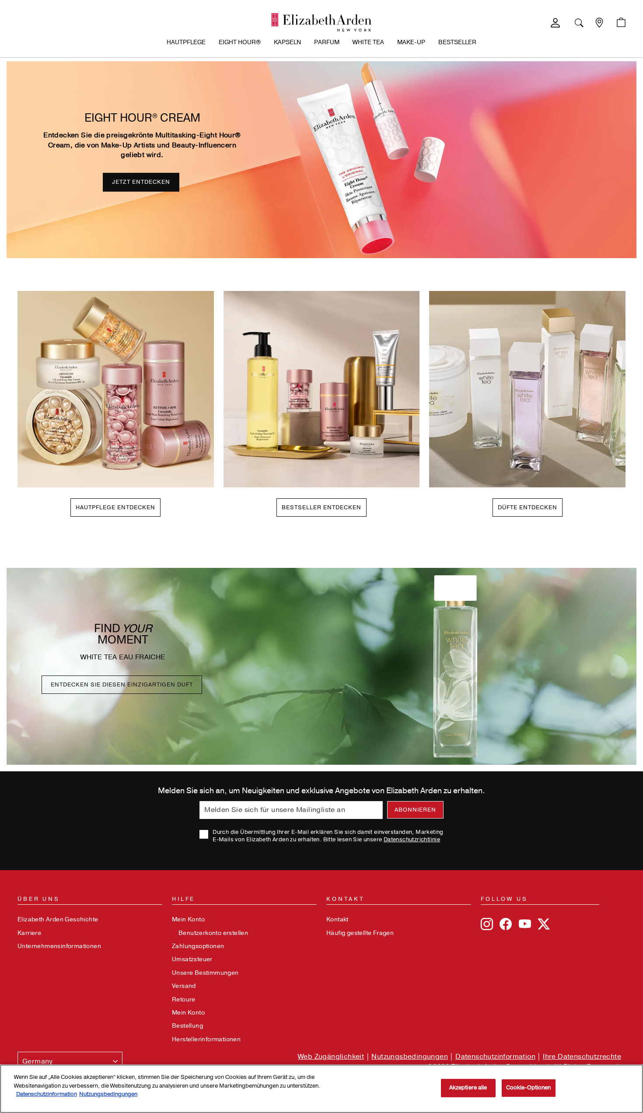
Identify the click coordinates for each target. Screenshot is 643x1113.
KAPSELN (287, 42)
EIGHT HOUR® (240, 42)
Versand (184, 986)
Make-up (411, 42)
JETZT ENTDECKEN (141, 182)
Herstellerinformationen (206, 1039)
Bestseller (457, 42)
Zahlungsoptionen (198, 946)
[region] (321, 1088)
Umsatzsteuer (192, 959)
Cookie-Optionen (528, 1088)
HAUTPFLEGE (186, 42)
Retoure (184, 999)
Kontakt (337, 919)
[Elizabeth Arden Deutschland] (321, 22)
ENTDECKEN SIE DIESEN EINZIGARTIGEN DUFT (122, 685)
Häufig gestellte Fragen (360, 933)
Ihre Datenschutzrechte (582, 1056)
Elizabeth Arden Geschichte (57, 919)
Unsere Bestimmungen (205, 973)
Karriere (29, 933)
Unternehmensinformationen (59, 946)
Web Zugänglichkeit (331, 1056)
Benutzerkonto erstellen (213, 933)
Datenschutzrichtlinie (412, 840)
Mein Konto (188, 919)
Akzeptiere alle (468, 1088)
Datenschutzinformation (495, 1056)
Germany (37, 1061)
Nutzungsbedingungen (409, 1056)
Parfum (326, 42)
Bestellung (187, 1026)
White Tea (368, 42)
